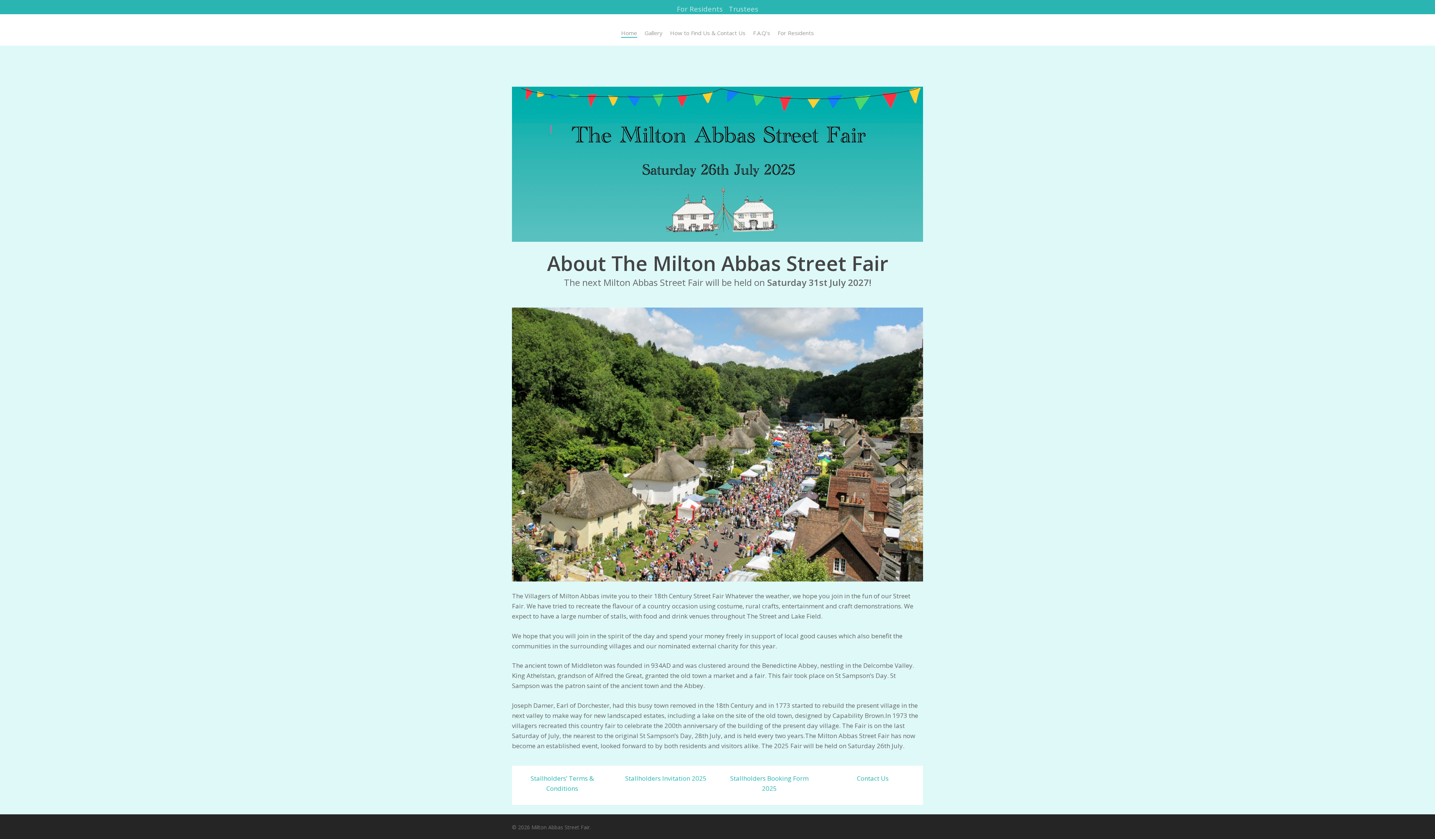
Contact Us (873, 778)
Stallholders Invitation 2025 (666, 778)
